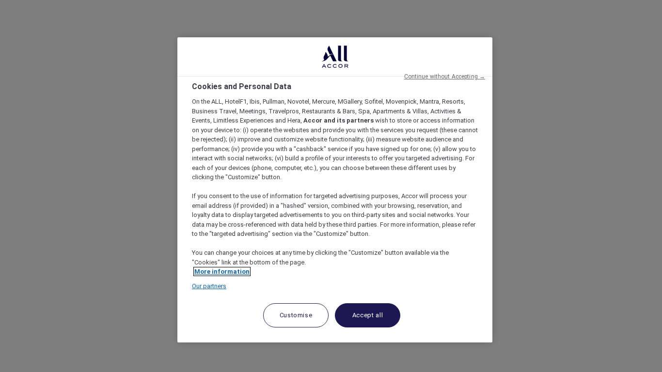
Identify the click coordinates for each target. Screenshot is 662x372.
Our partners (209, 286)
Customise (296, 315)
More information (222, 271)
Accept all (367, 315)
